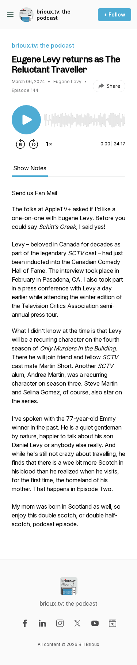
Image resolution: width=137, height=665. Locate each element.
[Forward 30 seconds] (33, 144)
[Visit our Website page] (112, 623)
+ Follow (114, 14)
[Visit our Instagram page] (60, 623)
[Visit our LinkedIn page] (42, 623)
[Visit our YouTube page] (95, 623)
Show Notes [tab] (29, 168)
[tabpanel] (68, 362)
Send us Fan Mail (34, 193)
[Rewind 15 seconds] (20, 144)
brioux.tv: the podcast (54, 14)
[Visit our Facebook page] (24, 623)
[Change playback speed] (49, 144)
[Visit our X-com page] (77, 623)
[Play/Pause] (26, 119)
